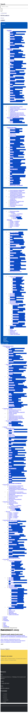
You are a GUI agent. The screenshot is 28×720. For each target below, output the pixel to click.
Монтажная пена (14, 333)
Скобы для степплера (15, 334)
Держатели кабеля (14, 303)
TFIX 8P (18, 266)
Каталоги (5, 695)
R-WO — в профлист (15, 224)
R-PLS (16, 121)
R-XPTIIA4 (18, 404)
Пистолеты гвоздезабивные (16, 205)
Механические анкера (9, 28)
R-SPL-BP (17, 54)
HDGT (18, 282)
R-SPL (16, 51)
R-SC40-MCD (19, 590)
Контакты (5, 619)
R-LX (17, 393)
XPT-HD (16, 62)
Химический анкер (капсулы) (17, 112)
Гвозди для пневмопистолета (16, 276)
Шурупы (9, 219)
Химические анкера (9, 104)
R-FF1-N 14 (17, 141)
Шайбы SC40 (13, 330)
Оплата (5, 618)
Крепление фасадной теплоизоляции (12, 229)
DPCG (18, 279)
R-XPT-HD (17, 96)
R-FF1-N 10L (17, 137)
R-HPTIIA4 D (17, 74)
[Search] (1, 9)
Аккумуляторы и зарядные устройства (18, 493)
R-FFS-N (17, 145)
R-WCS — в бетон (14, 223)
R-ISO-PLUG (17, 254)
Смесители (12, 111)
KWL (17, 240)
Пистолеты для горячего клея (17, 201)
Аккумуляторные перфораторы (17, 190)
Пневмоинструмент (14, 202)
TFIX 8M (18, 263)
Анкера (2, 639)
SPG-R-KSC (16, 302)
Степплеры (12, 206)
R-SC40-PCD (19, 315)
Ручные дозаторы (14, 110)
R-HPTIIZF (17, 78)
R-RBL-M (16, 37)
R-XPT (16, 93)
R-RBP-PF (17, 46)
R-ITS (17, 119)
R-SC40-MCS (19, 593)
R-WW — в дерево (14, 226)
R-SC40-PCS (19, 324)
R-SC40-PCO (19, 317)
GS (18, 63)
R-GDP (17, 286)
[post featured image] (14, 636)
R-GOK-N (17, 218)
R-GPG (18, 288)
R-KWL (17, 242)
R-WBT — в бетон (14, 222)
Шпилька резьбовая (14, 116)
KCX (17, 526)
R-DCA (16, 65)
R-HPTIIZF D (17, 82)
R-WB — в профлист (15, 221)
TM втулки (12, 59)
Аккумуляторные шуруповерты (17, 196)
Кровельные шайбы (14, 211)
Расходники (7, 274)
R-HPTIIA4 (17, 71)
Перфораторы (13, 200)
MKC (16, 251)
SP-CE (17, 122)
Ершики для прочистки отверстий (18, 109)
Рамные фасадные (11, 127)
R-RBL (18, 88)
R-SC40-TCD (18, 327)
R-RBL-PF (17, 40)
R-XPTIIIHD (17, 101)
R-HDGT (19, 291)
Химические (6, 639)
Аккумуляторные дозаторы (16, 106)
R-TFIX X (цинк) (17, 259)
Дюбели (6, 125)
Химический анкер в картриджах (17, 115)
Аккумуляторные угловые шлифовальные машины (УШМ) (17, 192)
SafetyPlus (9, 48)
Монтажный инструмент (16, 271)
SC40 (11, 329)
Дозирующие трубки (15, 107)
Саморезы (12, 212)
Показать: (3, 649)
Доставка (5, 616)
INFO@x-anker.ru (5, 688)
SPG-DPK (16, 294)
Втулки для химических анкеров (15, 117)
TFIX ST (18, 269)
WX (11, 227)
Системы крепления (14, 215)
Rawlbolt (9, 30)
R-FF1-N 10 (12, 133)
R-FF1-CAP (16, 129)
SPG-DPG (16, 293)
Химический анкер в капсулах (17, 114)
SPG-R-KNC (16, 301)
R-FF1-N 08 (16, 132)
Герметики (12, 331)
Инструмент (7, 187)
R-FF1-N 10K (13, 135)
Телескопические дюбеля (16, 216)
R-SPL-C (17, 57)
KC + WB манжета (17, 235)
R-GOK (17, 217)
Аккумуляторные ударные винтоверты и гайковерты (16, 194)
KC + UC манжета (16, 233)
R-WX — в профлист (18, 213)
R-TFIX (17, 256)
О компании (5, 341)
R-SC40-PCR (19, 320)
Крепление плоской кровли (10, 208)
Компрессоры (13, 203)
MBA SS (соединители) (17, 248)
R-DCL (18, 68)
